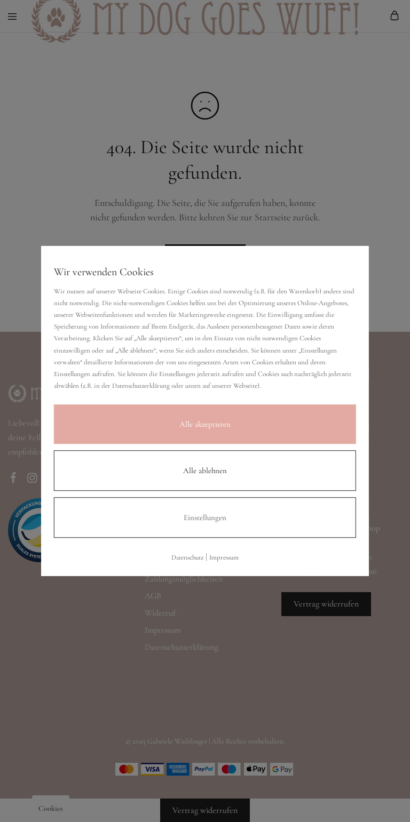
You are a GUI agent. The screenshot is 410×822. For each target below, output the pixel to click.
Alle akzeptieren (205, 424)
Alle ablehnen (205, 470)
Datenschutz (187, 557)
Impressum (224, 557)
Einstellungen (205, 517)
